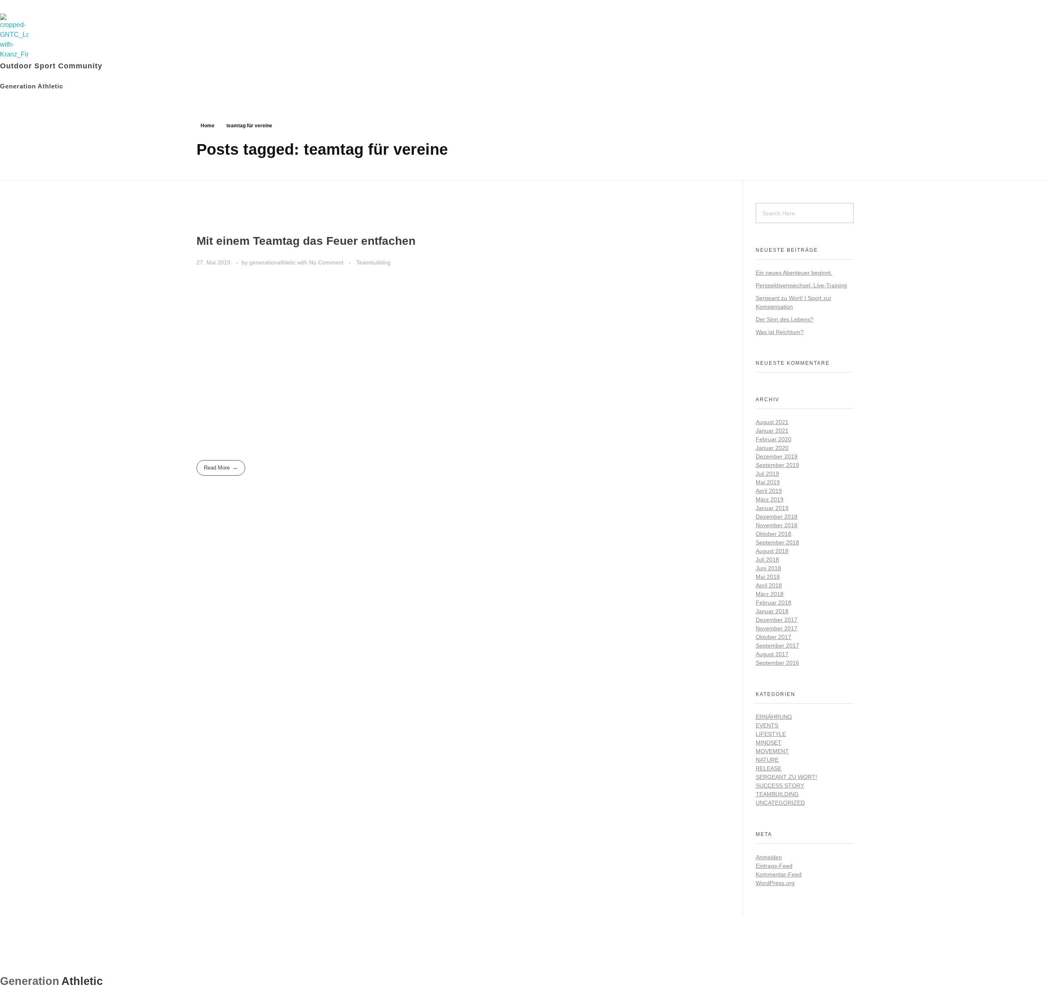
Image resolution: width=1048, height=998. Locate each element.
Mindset (768, 742)
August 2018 (772, 551)
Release (768, 768)
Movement (772, 751)
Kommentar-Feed (779, 874)
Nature (767, 759)
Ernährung (774, 717)
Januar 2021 (772, 430)
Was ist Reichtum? (780, 332)
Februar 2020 (773, 439)
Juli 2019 (767, 473)
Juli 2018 (767, 559)
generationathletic (273, 262)
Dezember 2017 (776, 619)
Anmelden (769, 857)
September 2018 (777, 542)
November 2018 (776, 525)
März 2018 (770, 594)
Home (208, 126)
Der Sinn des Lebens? (784, 319)
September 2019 (777, 465)
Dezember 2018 (776, 516)
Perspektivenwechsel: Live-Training (801, 285)
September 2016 (777, 662)
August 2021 (772, 422)
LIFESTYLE (771, 734)
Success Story (780, 785)
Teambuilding (373, 262)
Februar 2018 (773, 602)
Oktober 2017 (773, 637)
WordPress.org (775, 883)
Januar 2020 (772, 448)
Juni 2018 (768, 568)
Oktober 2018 (773, 534)
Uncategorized (780, 802)
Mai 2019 (768, 482)
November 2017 (776, 628)
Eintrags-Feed (774, 866)
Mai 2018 (768, 577)
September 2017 (777, 645)
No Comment (326, 262)
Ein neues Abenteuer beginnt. (794, 272)
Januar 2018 (772, 611)
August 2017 (772, 654)
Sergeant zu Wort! (786, 777)
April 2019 (769, 491)
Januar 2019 (772, 508)
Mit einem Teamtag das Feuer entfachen (306, 241)
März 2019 (770, 499)
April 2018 (769, 585)
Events (767, 725)
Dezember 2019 (776, 456)
